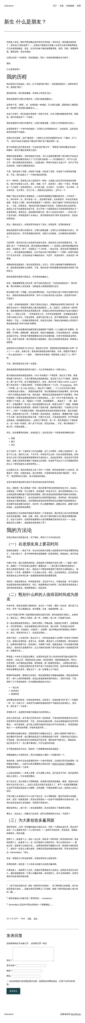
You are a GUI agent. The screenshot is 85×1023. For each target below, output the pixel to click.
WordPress (76, 1014)
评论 (9, 960)
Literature (9, 6)
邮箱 (9, 970)
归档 (79, 6)
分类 (62, 6)
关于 (55, 6)
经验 (29, 918)
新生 (35, 918)
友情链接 (70, 6)
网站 (9, 976)
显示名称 (11, 965)
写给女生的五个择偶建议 (63, 764)
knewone (67, 385)
